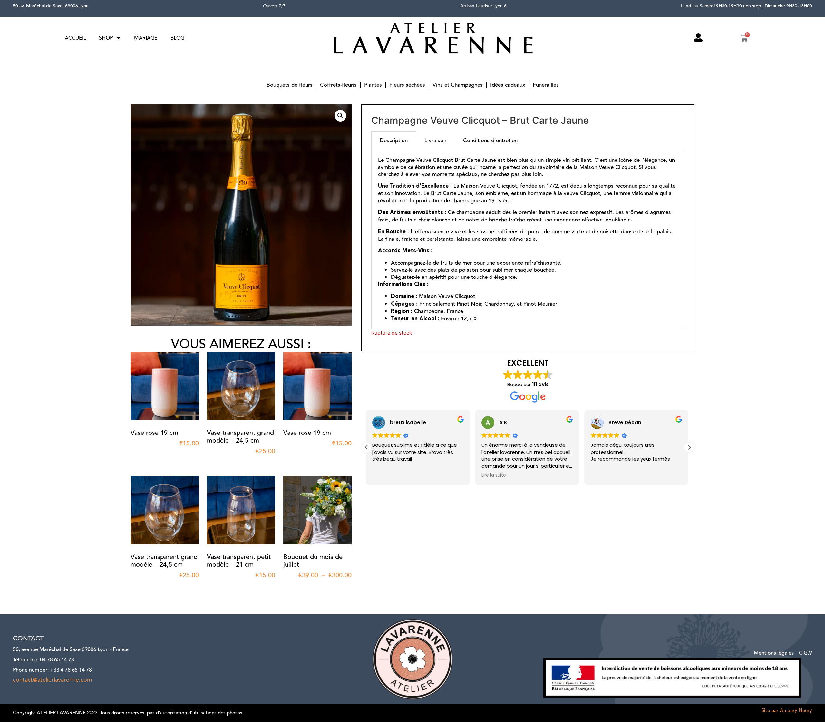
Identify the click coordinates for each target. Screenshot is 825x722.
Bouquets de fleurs (290, 85)
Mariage (146, 38)
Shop (106, 38)
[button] (340, 116)
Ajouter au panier (143, 456)
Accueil (75, 38)
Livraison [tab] (435, 140)
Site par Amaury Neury (787, 710)
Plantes (373, 85)
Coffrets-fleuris (338, 85)
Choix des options (296, 587)
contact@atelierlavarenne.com (52, 679)
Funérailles (546, 85)
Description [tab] (394, 140)
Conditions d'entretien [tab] (490, 140)
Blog (177, 38)
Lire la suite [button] (385, 475)
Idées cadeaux (507, 85)
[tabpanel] (527, 239)
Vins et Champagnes (457, 85)
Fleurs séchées (407, 85)
